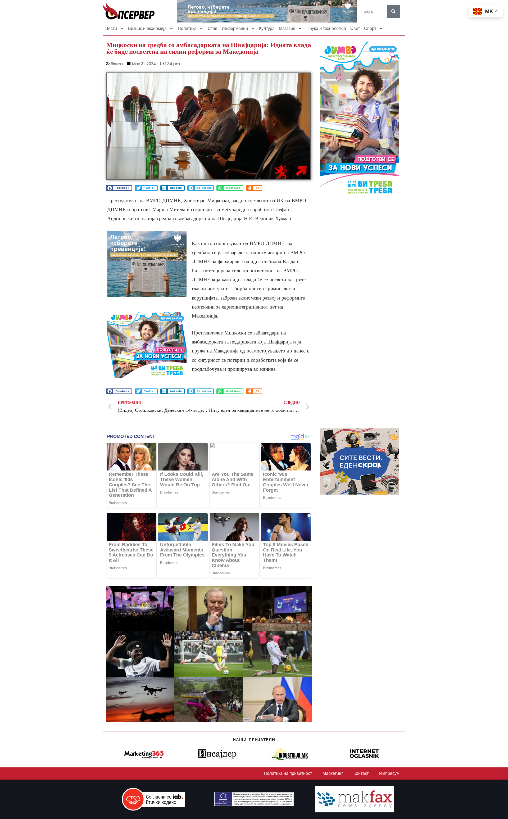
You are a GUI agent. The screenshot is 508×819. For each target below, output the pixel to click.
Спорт (370, 28)
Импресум (389, 773)
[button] (119, 188)
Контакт (361, 773)
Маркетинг (333, 773)
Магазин (287, 28)
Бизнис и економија (147, 28)
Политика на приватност (288, 773)
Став (212, 28)
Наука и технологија (326, 28)
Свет (355, 28)
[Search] (393, 11)
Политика (187, 28)
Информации (235, 28)
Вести (111, 28)
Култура (267, 28)
